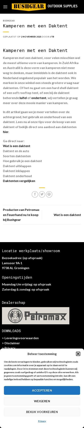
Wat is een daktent (16, 146)
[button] (78, 354)
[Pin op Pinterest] (49, 194)
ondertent (38, 98)
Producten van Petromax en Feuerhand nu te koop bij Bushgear (21, 214)
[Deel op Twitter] (42, 194)
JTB (52, 36)
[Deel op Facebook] (35, 194)
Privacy (42, 421)
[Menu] (5, 7)
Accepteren (42, 390)
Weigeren (42, 401)
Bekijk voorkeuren (42, 412)
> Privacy (8, 348)
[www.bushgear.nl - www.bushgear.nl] (44, 6)
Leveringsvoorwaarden (21, 338)
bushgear (9, 20)
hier (5, 132)
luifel (23, 98)
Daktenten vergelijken (19, 181)
